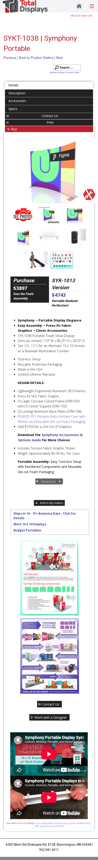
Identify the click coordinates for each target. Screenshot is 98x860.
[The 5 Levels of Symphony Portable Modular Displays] (49, 656)
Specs (12, 109)
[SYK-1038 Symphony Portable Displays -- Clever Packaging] (49, 214)
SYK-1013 (31, 346)
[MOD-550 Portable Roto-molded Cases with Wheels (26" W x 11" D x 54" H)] (74, 237)
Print (50, 122)
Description (17, 93)
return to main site (81, 15)
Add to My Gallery (51, 503)
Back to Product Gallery (36, 57)
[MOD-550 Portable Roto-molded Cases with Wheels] (36, 260)
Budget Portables (27, 530)
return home (73, 72)
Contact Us (50, 116)
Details (13, 85)
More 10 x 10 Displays (29, 524)
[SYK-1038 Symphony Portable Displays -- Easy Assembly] (74, 214)
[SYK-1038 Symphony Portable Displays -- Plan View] (49, 237)
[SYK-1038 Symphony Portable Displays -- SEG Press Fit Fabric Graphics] (54, 170)
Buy (14, 129)
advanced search (58, 72)
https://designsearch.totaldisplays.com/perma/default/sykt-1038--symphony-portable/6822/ (63, 825)
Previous (9, 57)
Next (59, 57)
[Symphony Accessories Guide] (62, 260)
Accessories (17, 101)
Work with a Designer (50, 717)
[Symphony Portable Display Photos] (23, 214)
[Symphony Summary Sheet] (49, 578)
